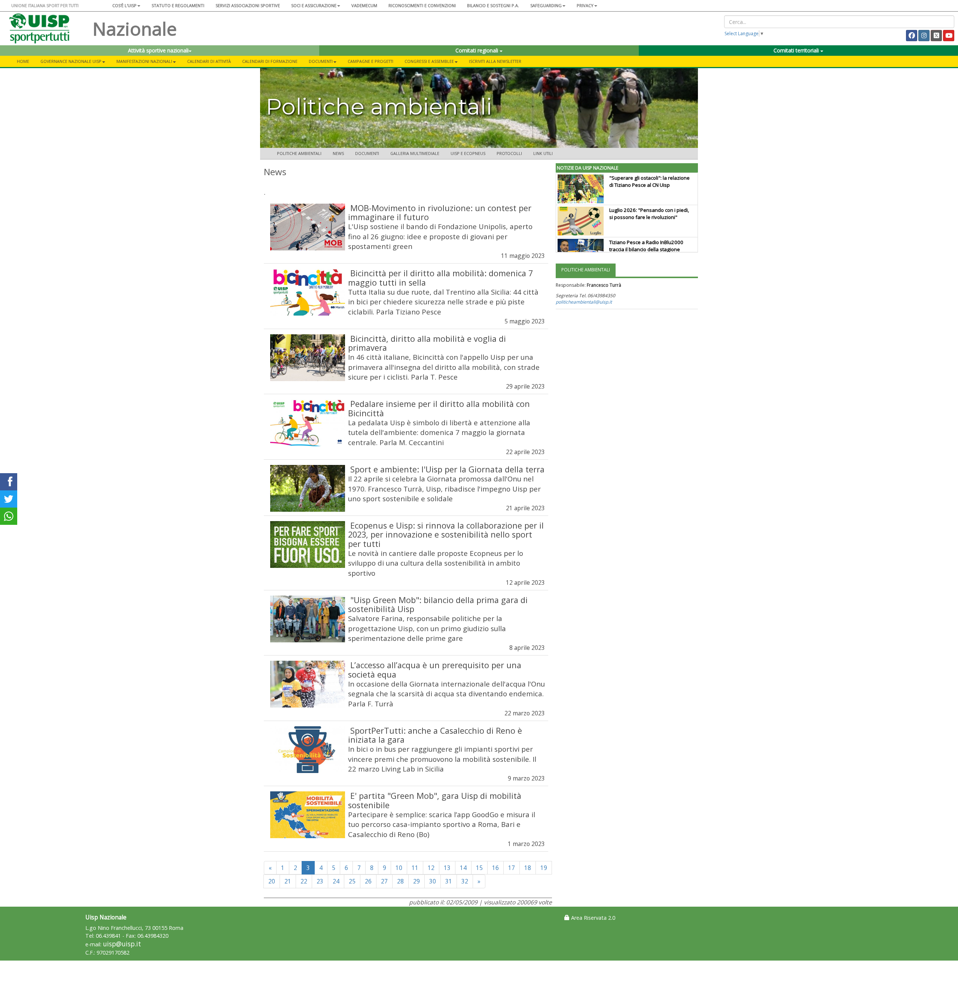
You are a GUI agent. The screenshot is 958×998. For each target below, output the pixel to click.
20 (271, 881)
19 (543, 868)
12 (431, 868)
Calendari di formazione (270, 61)
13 (447, 868)
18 (527, 868)
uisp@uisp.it (122, 944)
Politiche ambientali (299, 153)
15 (479, 868)
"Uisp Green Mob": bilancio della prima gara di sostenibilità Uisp (438, 604)
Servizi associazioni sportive (248, 5)
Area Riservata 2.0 (592, 917)
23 (320, 881)
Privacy (585, 5)
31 (448, 881)
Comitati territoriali (797, 50)
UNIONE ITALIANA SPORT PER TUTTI (45, 5)
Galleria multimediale (414, 153)
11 (415, 868)
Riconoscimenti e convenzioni (422, 5)
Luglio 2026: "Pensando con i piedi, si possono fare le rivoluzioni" (649, 213)
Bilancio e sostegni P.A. (493, 5)
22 (303, 881)
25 (352, 881)
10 (399, 868)
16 (495, 868)
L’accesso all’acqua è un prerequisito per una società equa (434, 669)
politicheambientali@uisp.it (584, 302)
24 (336, 881)
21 (287, 881)
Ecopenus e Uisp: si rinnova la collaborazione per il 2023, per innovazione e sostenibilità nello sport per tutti (446, 534)
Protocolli (509, 153)
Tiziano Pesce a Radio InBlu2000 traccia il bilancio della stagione (646, 246)
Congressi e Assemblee (429, 61)
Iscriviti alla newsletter (495, 61)
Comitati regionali (477, 50)
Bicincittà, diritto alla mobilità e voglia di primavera (427, 343)
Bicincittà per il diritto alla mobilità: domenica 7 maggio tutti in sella (440, 277)
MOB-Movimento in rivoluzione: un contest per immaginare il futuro (439, 212)
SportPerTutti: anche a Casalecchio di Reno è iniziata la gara (435, 735)
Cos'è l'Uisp (124, 5)
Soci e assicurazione (313, 5)
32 (464, 881)
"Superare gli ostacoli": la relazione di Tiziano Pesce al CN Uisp (649, 181)
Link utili (543, 153)
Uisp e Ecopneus (468, 153)
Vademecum (364, 5)
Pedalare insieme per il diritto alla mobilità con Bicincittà (439, 408)
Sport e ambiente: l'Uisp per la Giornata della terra (447, 469)
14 (463, 868)
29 (416, 881)
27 (384, 881)
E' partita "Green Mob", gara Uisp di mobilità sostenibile (434, 800)
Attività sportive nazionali (158, 50)
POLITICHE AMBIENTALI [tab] (585, 270)
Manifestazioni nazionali (144, 61)
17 (511, 868)
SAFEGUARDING (546, 5)
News (338, 153)
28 (400, 881)
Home (23, 61)
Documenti (321, 61)
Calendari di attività (209, 61)
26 (368, 881)
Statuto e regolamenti (178, 5)
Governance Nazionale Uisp (70, 61)
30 (432, 881)
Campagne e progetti (370, 61)
